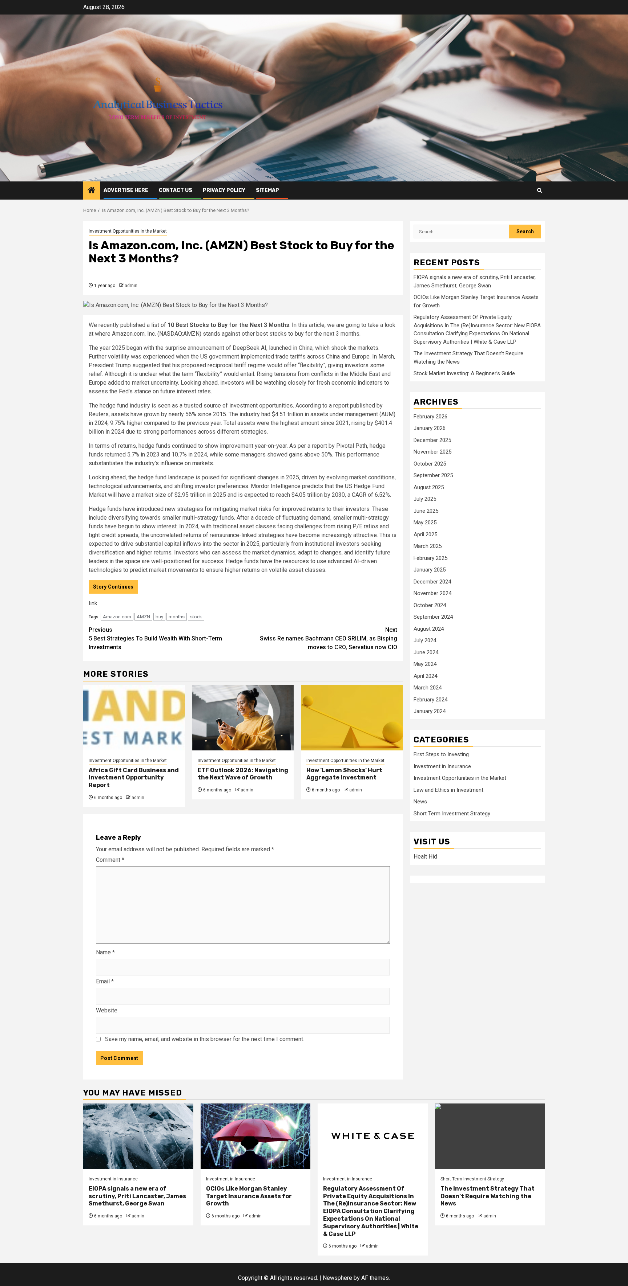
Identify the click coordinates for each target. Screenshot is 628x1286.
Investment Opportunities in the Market (128, 231)
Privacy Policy (224, 190)
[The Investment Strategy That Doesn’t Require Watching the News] (490, 1136)
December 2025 (432, 440)
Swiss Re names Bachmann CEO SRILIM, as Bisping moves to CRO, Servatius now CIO (328, 638)
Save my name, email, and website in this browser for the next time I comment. (204, 1039)
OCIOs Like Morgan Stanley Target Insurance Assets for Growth (249, 1196)
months (177, 616)
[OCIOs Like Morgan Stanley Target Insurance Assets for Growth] (256, 1136)
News (420, 802)
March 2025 (428, 546)
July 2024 (425, 641)
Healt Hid (425, 856)
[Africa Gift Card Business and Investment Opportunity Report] (134, 717)
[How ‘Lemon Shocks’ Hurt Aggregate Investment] (352, 717)
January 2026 (430, 428)
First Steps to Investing (441, 754)
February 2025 (430, 558)
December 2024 (432, 581)
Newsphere (337, 1277)
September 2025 (433, 475)
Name (105, 952)
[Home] (92, 191)
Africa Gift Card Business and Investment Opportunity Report (134, 778)
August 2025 (429, 487)
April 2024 (425, 676)
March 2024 (428, 688)
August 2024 (429, 629)
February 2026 (430, 416)
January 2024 (430, 711)
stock (196, 616)
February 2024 (430, 699)
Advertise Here (126, 190)
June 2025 (426, 511)
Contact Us (175, 190)
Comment (110, 859)
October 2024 (430, 605)
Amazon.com (117, 616)
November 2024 (432, 593)
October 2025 (430, 463)
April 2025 (425, 534)
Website (106, 1010)
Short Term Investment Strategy (452, 813)
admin (131, 285)
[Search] (539, 190)
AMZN (143, 616)
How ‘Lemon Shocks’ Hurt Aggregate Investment (344, 774)
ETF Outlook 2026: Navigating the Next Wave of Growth (243, 774)
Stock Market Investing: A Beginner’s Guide (464, 373)
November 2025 (432, 452)
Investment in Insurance (442, 766)
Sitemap (267, 190)
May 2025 (425, 523)
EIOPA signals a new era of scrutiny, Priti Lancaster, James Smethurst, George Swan (137, 1196)
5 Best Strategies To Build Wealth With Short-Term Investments (155, 638)
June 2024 (426, 652)
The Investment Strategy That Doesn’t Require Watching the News (487, 1196)
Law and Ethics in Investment (448, 790)
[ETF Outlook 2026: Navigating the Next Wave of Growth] (243, 717)
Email (105, 981)
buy (159, 616)
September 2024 (433, 617)
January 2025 (430, 570)
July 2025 (425, 499)
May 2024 (425, 664)
